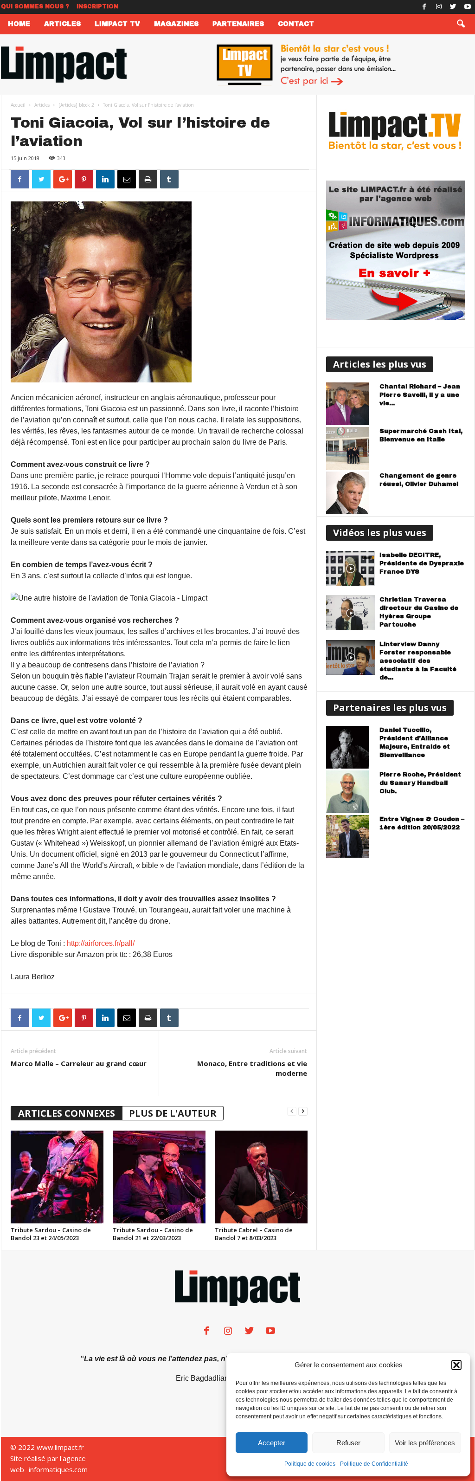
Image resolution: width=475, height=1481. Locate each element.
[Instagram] (438, 7)
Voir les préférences (425, 1443)
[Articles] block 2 (76, 105)
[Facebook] (424, 7)
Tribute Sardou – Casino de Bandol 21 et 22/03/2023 (153, 1234)
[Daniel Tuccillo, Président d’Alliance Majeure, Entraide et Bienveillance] (350, 747)
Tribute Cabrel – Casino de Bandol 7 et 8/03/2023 (254, 1234)
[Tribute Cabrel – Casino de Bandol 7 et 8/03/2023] (261, 1177)
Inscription (97, 6)
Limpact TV (117, 23)
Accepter (271, 1443)
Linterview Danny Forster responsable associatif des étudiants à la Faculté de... (417, 661)
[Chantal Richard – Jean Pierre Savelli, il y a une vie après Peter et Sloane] (350, 403)
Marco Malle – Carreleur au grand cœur (79, 1063)
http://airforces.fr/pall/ (101, 943)
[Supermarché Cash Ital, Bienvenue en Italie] (350, 448)
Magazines (176, 23)
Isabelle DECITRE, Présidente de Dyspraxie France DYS (421, 563)
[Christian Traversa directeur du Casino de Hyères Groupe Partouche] (350, 612)
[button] (456, 1365)
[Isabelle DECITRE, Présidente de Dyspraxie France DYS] (350, 568)
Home (19, 23)
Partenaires (238, 23)
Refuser (348, 1443)
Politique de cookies (309, 1464)
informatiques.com (58, 1469)
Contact (296, 23)
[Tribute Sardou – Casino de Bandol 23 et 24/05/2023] (57, 1177)
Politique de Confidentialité (374, 1464)
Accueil (18, 105)
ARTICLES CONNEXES (66, 1113)
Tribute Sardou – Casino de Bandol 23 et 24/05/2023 (51, 1234)
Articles (62, 23)
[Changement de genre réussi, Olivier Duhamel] (350, 493)
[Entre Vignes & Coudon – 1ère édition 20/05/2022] (350, 836)
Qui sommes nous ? (35, 6)
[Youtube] (467, 7)
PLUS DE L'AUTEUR (173, 1113)
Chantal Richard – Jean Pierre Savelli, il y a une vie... (419, 395)
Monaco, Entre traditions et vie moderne (252, 1068)
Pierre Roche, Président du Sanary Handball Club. (420, 783)
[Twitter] (453, 7)
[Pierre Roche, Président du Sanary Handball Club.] (350, 791)
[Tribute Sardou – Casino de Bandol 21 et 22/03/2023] (159, 1177)
